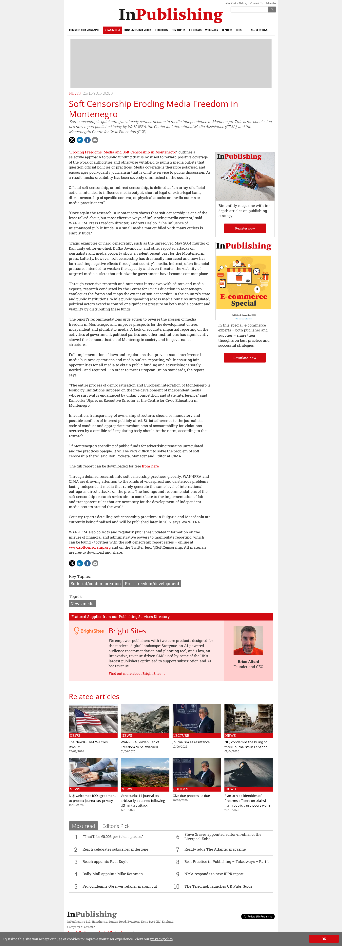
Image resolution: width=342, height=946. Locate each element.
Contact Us (256, 3)
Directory (161, 30)
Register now (245, 228)
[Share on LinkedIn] (80, 140)
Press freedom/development (152, 583)
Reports (226, 30)
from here (150, 466)
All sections (259, 30)
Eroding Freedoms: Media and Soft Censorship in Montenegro (123, 152)
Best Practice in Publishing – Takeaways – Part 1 (226, 861)
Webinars (211, 30)
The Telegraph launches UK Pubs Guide (218, 886)
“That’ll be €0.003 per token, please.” (113, 836)
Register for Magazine (84, 30)
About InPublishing (236, 3)
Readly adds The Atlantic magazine (215, 849)
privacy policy (161, 939)
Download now (244, 358)
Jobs (239, 30)
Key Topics (178, 30)
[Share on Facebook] (87, 140)
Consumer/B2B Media (137, 30)
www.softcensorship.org (90, 547)
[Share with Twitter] (72, 140)
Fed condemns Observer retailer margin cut (120, 886)
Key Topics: (80, 576)
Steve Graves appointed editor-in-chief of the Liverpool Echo (222, 836)
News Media (112, 30)
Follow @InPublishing (260, 916)
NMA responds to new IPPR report (214, 873)
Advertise (271, 3)
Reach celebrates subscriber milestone (115, 849)
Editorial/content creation (95, 583)
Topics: (75, 596)
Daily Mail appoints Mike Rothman (113, 873)
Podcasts (195, 30)
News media (82, 603)
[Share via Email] (95, 140)
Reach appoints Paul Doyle (105, 861)
